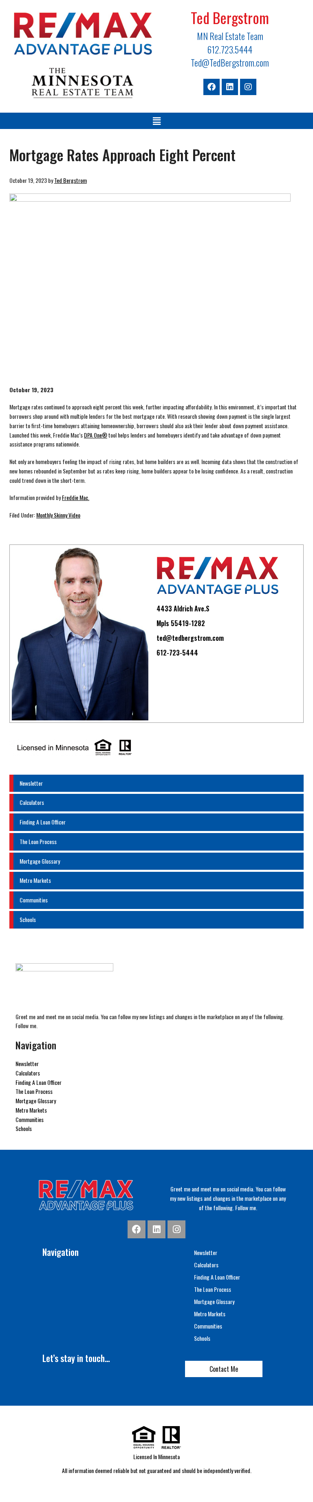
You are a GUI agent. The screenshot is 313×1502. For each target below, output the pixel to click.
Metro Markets (35, 880)
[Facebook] (211, 87)
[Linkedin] (230, 87)
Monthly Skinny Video (58, 515)
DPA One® (95, 435)
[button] (156, 121)
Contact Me (223, 1369)
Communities (34, 899)
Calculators (32, 802)
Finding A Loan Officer (43, 822)
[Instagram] (248, 87)
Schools (28, 919)
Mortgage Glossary (40, 861)
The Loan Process (38, 841)
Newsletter (31, 783)
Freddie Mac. (75, 497)
